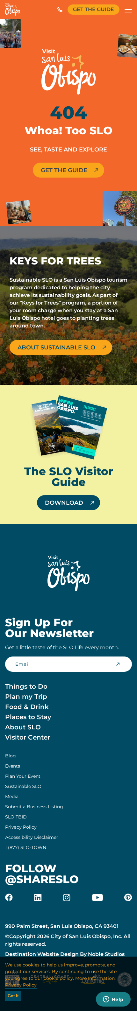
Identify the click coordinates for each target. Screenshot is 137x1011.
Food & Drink (27, 707)
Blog (10, 756)
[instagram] (66, 897)
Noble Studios (106, 954)
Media (11, 796)
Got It (13, 995)
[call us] (59, 9)
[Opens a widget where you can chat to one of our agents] (113, 1000)
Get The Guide (93, 9)
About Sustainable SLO (56, 347)
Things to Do (26, 686)
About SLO (23, 727)
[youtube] (97, 897)
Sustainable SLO (23, 786)
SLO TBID (16, 817)
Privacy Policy (21, 827)
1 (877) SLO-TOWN (25, 847)
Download (64, 502)
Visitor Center (27, 737)
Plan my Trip (26, 696)
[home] (12, 9)
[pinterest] (128, 897)
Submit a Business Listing (34, 807)
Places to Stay (28, 717)
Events (12, 766)
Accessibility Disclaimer (31, 837)
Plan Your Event (22, 776)
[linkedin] (38, 897)
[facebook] (9, 897)
